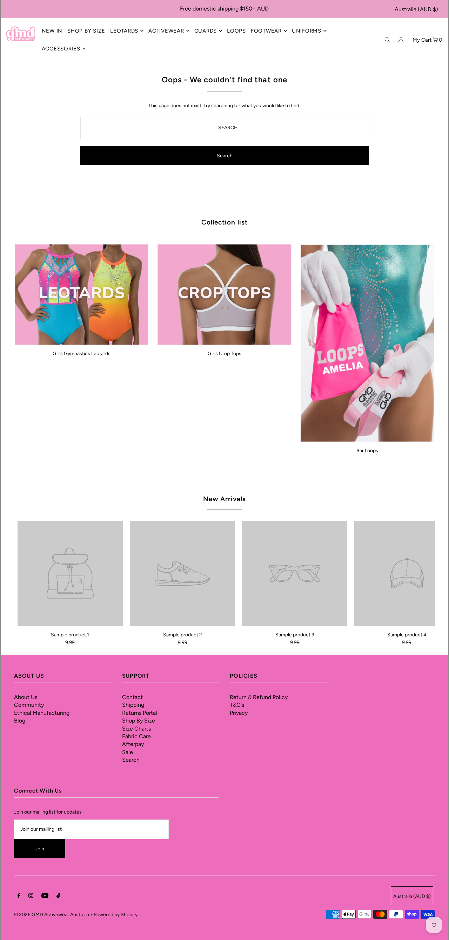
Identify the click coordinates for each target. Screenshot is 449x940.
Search (131, 759)
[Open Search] (387, 39)
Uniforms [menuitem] (306, 31)
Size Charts (136, 728)
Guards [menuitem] (205, 31)
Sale (127, 752)
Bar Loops (367, 451)
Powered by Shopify (116, 915)
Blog (19, 720)
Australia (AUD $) (416, 9)
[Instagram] (30, 896)
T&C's (237, 704)
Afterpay (133, 744)
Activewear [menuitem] (166, 31)
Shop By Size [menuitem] (86, 31)
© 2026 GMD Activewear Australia (51, 915)
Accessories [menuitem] (61, 49)
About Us (25, 697)
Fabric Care (136, 736)
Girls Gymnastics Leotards (81, 354)
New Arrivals (224, 499)
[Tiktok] (58, 896)
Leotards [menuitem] (124, 31)
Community (29, 704)
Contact (132, 697)
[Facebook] (19, 896)
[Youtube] (44, 896)
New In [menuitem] (52, 31)
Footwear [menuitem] (266, 31)
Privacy (239, 713)
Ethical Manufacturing (41, 713)
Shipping (133, 704)
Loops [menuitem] (236, 31)
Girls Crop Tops (224, 354)
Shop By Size (138, 720)
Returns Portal (139, 713)
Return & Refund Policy (259, 697)
